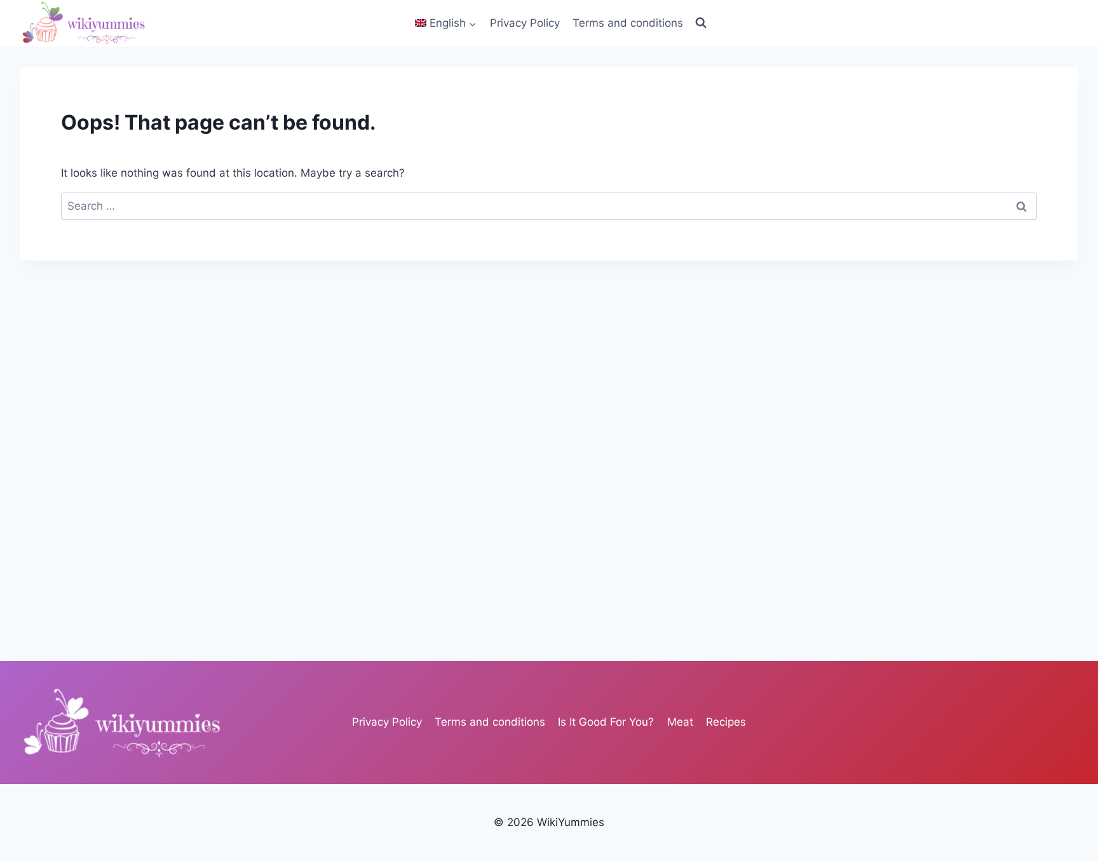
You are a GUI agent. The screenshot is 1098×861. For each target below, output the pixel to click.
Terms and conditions (628, 23)
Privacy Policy (525, 23)
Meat (680, 721)
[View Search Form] (700, 22)
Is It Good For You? (606, 721)
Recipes (726, 721)
